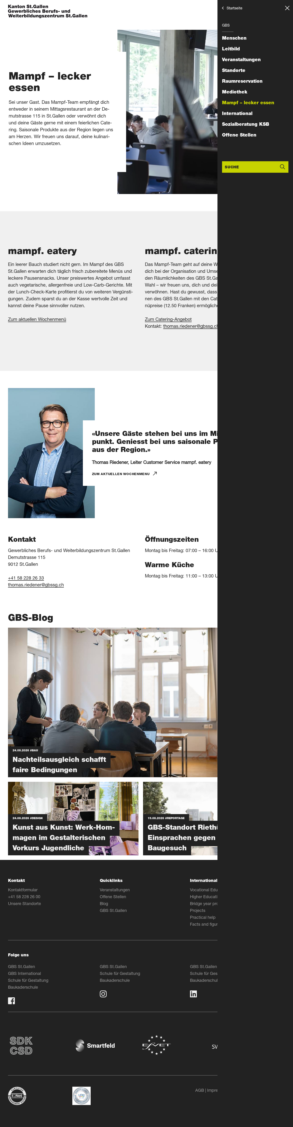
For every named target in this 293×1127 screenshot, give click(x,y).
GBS (226, 25)
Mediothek (234, 92)
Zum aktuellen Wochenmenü (37, 319)
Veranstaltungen (241, 59)
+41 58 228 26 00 (24, 896)
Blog (104, 903)
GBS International (24, 973)
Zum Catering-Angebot (168, 319)
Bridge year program (209, 903)
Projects (197, 910)
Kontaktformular (23, 889)
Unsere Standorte (24, 903)
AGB (199, 1090)
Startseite (234, 8)
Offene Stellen (239, 135)
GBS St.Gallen (113, 910)
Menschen (234, 38)
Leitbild (231, 49)
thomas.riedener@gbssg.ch (191, 326)
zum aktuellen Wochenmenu (121, 474)
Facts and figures (206, 924)
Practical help (203, 917)
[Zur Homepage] (47, 12)
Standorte (233, 70)
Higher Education (206, 896)
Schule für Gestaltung (28, 980)
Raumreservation (242, 81)
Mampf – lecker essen (248, 102)
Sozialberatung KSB (245, 124)
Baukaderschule (23, 987)
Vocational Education (209, 889)
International (237, 113)
